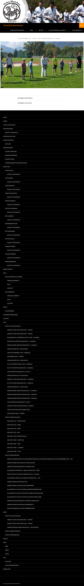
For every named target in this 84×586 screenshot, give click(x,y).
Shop (4, 542)
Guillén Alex (9, 170)
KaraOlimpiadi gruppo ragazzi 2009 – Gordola (22, 398)
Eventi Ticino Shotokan (12, 326)
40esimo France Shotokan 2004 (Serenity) (20, 504)
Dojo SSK (8, 144)
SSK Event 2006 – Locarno (15, 447)
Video (5, 512)
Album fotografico (11, 132)
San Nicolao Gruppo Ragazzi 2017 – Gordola (21, 341)
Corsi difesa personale (10, 314)
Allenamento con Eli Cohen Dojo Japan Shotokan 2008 (25, 493)
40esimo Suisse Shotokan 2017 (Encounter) (21, 463)
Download (6, 569)
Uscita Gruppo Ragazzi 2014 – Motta (18, 371)
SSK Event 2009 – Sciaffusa (15, 440)
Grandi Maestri (8, 147)
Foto (4, 322)
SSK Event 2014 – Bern (14, 428)
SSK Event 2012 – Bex (13, 432)
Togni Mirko (9, 178)
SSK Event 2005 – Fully (14, 451)
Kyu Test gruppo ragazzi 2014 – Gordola (20, 368)
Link (4, 557)
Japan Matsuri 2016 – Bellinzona (17, 360)
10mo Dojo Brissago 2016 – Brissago (18, 352)
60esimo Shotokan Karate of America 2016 (21, 466)
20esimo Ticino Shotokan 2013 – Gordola (20, 379)
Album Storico (8, 269)
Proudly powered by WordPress (11, 583)
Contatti (10, 288)
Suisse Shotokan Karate (17, 30)
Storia (5, 121)
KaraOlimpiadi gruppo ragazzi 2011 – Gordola (22, 390)
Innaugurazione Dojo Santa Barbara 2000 (21, 508)
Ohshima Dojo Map (9, 136)
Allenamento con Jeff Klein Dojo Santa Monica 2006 (24, 497)
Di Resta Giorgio (10, 201)
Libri (6, 546)
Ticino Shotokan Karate (13, 25)
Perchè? (41, 30)
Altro (7, 554)
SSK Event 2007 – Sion (13, 444)
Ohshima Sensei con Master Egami (16, 163)
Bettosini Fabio (10, 231)
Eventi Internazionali (12, 455)
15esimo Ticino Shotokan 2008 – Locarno (20, 406)
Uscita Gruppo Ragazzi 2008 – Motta (18, 402)
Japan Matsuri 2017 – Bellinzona (17, 349)
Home (5, 117)
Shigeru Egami (9, 159)
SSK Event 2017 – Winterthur (16, 421)
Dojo (4, 273)
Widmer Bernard (10, 261)
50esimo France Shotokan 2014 (17, 481)
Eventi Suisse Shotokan (12, 417)
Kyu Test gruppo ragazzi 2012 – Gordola (20, 383)
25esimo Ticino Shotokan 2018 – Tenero (20, 333)
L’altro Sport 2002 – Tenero (16, 413)
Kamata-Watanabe (11, 155)
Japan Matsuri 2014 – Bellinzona (17, 375)
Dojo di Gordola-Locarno (57, 30)
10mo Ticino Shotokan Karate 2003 (18, 409)
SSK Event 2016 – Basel (14, 425)
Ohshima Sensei (8, 128)
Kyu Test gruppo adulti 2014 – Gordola (19, 364)
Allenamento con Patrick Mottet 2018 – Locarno (23, 337)
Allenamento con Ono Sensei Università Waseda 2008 (24, 489)
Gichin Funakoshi (11, 151)
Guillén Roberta (10, 254)
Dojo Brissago (76, 30)
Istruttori (6, 166)
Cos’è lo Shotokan (9, 125)
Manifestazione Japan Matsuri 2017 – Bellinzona (22, 527)
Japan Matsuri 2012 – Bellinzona (17, 387)
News (31, 30)
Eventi (5, 307)
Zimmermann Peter (11, 223)
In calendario (9, 311)
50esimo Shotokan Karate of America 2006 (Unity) (23, 500)
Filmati (5, 538)
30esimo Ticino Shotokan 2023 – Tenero (20, 330)
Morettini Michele (11, 193)
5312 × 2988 (37, 38)
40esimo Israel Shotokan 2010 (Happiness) (20, 485)
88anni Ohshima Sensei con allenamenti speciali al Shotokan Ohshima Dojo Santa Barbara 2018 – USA (40, 459)
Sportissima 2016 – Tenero (52, 38)
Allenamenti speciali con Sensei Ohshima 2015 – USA (23, 478)
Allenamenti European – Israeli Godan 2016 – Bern (23, 470)
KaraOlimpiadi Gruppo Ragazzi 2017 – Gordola (22, 345)
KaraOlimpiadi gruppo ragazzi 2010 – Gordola (22, 394)
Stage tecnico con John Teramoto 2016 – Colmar (23, 474)
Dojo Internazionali (12, 565)
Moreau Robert (10, 246)
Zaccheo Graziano (11, 208)
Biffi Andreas (9, 216)
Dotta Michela (10, 239)
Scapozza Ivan (9, 185)
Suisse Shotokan (8, 140)
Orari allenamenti (13, 280)
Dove (9, 284)
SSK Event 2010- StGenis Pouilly (17, 436)
